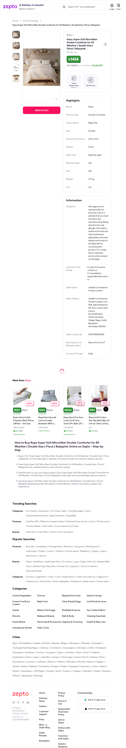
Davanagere (69, 648)
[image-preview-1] (16, 45)
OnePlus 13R (32, 521)
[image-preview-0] (16, 34)
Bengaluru (75, 643)
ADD (29, 403)
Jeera (103, 551)
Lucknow (30, 661)
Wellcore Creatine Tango (52, 521)
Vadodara (87, 671)
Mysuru (90, 661)
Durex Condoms (88, 566)
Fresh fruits (45, 581)
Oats (87, 511)
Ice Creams (31, 511)
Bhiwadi (85, 643)
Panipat (54, 666)
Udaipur (77, 671)
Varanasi (106, 671)
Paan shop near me (86, 576)
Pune (95, 666)
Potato (42, 551)
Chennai (44, 648)
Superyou (74, 566)
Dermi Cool (55, 532)
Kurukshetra (18, 661)
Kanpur (55, 657)
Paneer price (103, 581)
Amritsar (46, 643)
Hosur (86, 652)
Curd (57, 576)
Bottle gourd (92, 546)
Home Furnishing (30, 21)
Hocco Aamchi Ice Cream (66, 526)
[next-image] (56, 99)
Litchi (92, 521)
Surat (58, 671)
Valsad (97, 671)
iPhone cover (103, 521)
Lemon (50, 551)
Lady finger (31, 551)
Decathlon (68, 532)
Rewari (15, 671)
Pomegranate (55, 546)
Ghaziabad (17, 652)
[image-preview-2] (16, 56)
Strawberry (41, 546)
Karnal (78, 657)
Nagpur (100, 661)
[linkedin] (29, 702)
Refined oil (76, 581)
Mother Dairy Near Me (44, 566)
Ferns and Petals (34, 571)
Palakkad (33, 666)
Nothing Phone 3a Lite (76, 521)
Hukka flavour (68, 576)
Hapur (61, 652)
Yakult (29, 561)
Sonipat (49, 671)
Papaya (95, 551)
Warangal (38, 675)
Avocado (30, 546)
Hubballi (95, 652)
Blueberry (85, 551)
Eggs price (102, 576)
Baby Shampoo (57, 515)
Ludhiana (41, 661)
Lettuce (42, 555)
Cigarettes (41, 576)
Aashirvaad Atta (52, 561)
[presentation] (20, 21)
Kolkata (93, 657)
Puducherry (85, 666)
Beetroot (68, 546)
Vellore (15, 675)
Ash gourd (79, 546)
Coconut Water (33, 526)
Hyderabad (17, 657)
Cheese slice (32, 581)
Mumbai (81, 661)
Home (15, 21)
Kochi (85, 657)
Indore (28, 657)
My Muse (38, 561)
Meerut (61, 661)
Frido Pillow (42, 532)
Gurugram (51, 652)
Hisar (78, 652)
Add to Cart (41, 110)
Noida (24, 666)
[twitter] (19, 702)
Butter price (89, 581)
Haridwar (70, 652)
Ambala (36, 643)
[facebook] (24, 702)
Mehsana (71, 661)
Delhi (91, 648)
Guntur (40, 652)
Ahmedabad (25, 643)
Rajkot (103, 666)
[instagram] (14, 702)
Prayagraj (72, 666)
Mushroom (31, 555)
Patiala (63, 666)
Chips (50, 576)
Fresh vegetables (61, 581)
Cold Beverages (75, 511)
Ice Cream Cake (58, 511)
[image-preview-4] (16, 78)
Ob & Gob (30, 532)
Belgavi (64, 643)
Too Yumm (67, 561)
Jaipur (36, 657)
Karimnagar (67, 657)
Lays (76, 561)
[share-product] (105, 44)
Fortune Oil (62, 566)
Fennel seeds (72, 551)
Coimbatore (55, 648)
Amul (28, 566)
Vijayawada (26, 675)
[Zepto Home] (10, 7)
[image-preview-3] (16, 67)
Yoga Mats (71, 515)
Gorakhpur (30, 652)
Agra (14, 643)
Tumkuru (67, 671)
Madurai (51, 661)
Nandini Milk (103, 561)
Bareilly (55, 643)
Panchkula (44, 666)
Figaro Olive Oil (87, 561)
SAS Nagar (39, 671)
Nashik (15, 666)
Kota (101, 657)
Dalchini (60, 551)
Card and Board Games (37, 515)
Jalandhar (45, 657)
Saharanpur (26, 671)
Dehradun (82, 648)
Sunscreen (44, 511)
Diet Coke (47, 526)
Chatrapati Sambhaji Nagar (25, 648)
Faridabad (100, 648)
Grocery (30, 576)
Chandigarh (96, 643)
